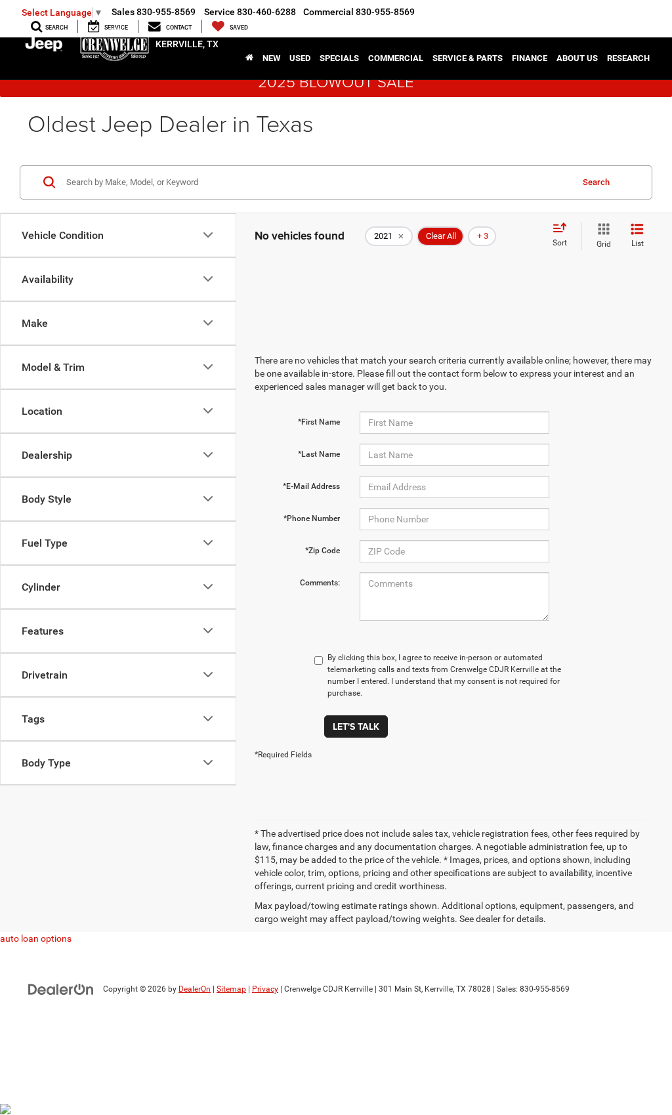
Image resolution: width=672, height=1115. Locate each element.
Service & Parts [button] (467, 58)
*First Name (319, 422)
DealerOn (194, 989)
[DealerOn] (61, 988)
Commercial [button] (395, 58)
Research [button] (628, 58)
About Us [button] (577, 58)
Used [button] (299, 58)
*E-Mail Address (311, 486)
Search (596, 182)
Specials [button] (339, 58)
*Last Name (319, 454)
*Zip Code (322, 550)
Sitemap (231, 989)
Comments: (320, 582)
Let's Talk (356, 726)
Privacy (265, 989)
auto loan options (36, 938)
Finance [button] (529, 58)
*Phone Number (312, 518)
